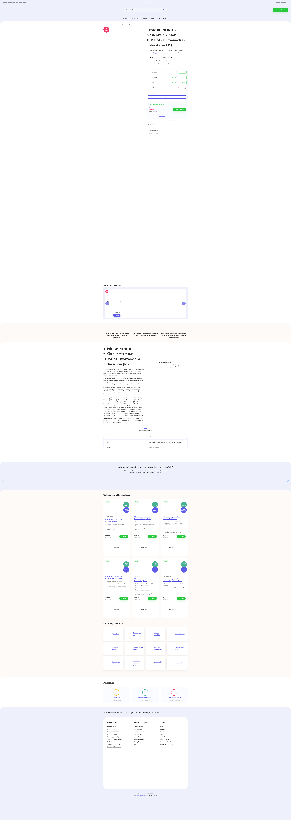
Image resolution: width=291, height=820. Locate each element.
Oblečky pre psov (120, 24)
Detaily (117, 315)
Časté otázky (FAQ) (174, 697)
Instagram (162, 734)
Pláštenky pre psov (130, 24)
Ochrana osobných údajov (167, 744)
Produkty (113, 24)
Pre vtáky (144, 18)
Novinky (152, 18)
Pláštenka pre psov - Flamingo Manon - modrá (116, 301)
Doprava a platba (138, 726)
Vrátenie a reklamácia (139, 739)
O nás (161, 726)
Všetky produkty (111, 726)
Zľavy (158, 18)
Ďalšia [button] (24, 2)
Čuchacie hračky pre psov (114, 744)
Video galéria (137, 742)
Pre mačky (135, 18)
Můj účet (278, 2)
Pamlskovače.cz (106, 24)
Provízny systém (164, 739)
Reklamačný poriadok (139, 737)
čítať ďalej (154, 53)
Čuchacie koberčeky (112, 742)
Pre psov (124, 18)
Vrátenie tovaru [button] (151, 127)
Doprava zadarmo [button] (151, 124)
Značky (164, 18)
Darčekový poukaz (139, 731)
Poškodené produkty (139, 734)
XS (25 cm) (154, 72)
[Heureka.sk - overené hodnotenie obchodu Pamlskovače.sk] (178, 126)
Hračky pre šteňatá (112, 734)
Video (20, 2)
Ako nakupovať (11, 2)
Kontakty (5, 2)
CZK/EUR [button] (283, 2)
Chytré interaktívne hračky (114, 739)
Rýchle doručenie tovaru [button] (153, 130)
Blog (17, 2)
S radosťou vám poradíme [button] (153, 133)
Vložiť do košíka (180, 109)
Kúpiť (183, 72)
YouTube (162, 731)
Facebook (162, 737)
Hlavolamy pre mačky (113, 737)
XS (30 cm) (154, 77)
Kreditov (162, 116)
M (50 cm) (154, 93)
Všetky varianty (166, 97)
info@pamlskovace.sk (145, 697)
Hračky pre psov (111, 729)
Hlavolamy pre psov (112, 731)
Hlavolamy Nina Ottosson (114, 747)
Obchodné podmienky (166, 742)
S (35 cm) (154, 82)
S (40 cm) (154, 87)
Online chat (117, 697)
